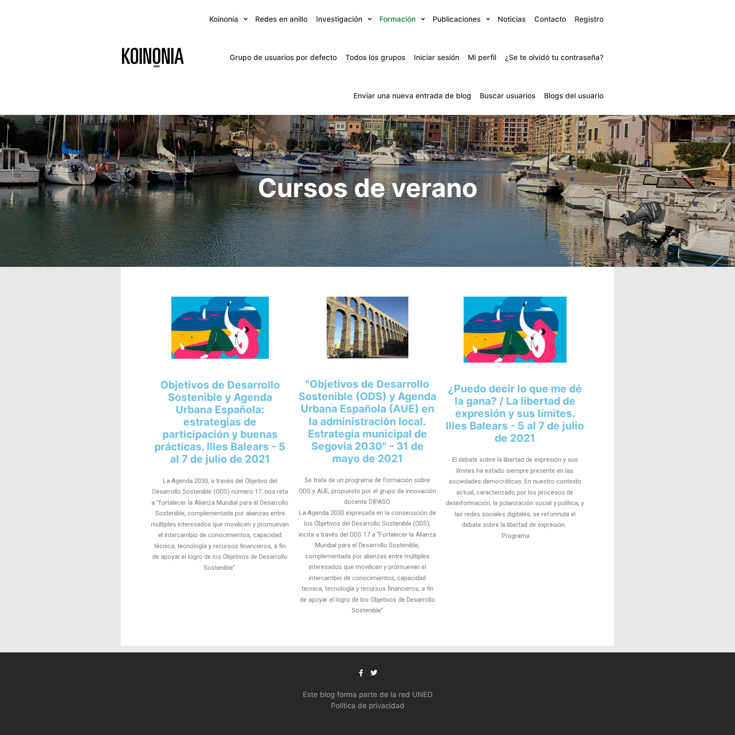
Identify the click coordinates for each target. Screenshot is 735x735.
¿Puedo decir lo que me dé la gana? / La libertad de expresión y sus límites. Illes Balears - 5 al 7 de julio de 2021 (515, 413)
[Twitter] (373, 672)
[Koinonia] (153, 57)
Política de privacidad (368, 705)
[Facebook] (361, 672)
